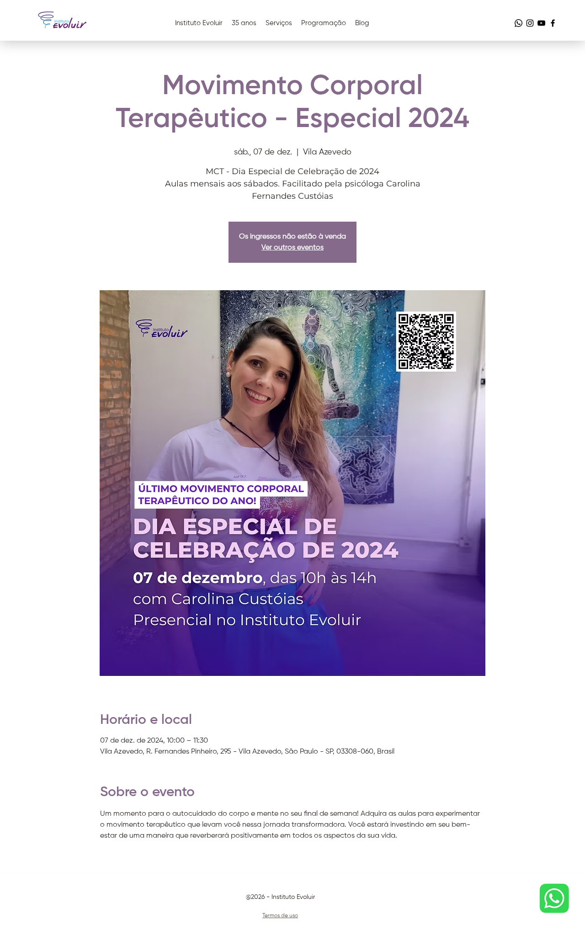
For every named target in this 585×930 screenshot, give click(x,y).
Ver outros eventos (292, 247)
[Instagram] (530, 23)
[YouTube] (541, 23)
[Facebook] (553, 23)
